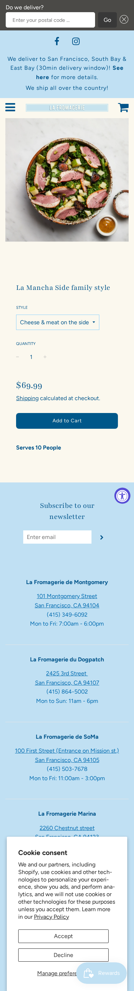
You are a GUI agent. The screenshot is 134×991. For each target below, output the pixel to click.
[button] (122, 20)
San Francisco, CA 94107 (67, 682)
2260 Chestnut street (67, 828)
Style (22, 307)
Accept (63, 936)
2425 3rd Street (67, 673)
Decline (63, 955)
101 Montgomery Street (67, 596)
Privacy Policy (51, 916)
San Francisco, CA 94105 (67, 760)
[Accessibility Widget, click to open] (122, 495)
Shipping (27, 398)
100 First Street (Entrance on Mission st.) (67, 750)
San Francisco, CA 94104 (67, 605)
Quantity (26, 343)
